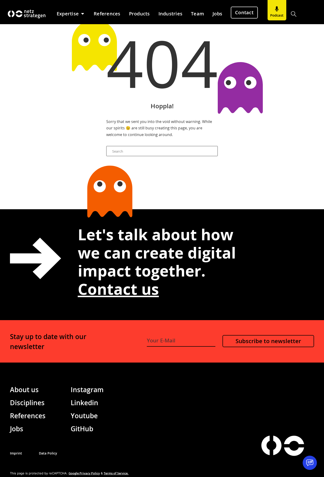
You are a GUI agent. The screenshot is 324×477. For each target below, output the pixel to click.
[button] (294, 14)
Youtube (84, 415)
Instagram (87, 389)
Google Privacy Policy (84, 473)
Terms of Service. (116, 473)
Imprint (16, 453)
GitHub (82, 428)
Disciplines (27, 402)
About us (24, 389)
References (28, 415)
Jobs (16, 428)
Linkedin (84, 402)
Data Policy (48, 453)
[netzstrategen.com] (271, 445)
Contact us (118, 289)
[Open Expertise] (82, 13)
